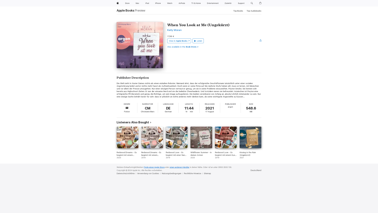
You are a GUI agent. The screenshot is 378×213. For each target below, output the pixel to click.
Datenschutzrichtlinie (126, 173)
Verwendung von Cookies (148, 173)
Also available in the (181, 47)
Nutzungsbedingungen (171, 173)
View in (178, 41)
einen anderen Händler (179, 167)
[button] (252, 3)
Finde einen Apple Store (154, 167)
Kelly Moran (174, 30)
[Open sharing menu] (260, 41)
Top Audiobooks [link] (254, 11)
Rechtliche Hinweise (192, 173)
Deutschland (256, 170)
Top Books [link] (238, 11)
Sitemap (207, 173)
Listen (199, 41)
